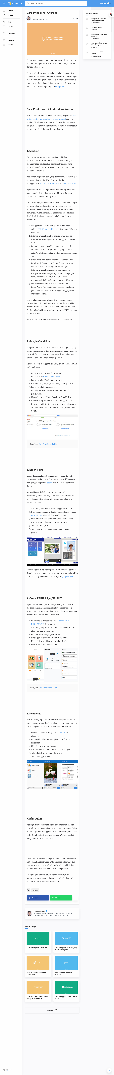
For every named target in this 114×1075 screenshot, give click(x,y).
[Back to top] (109, 1070)
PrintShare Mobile (46, 229)
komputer (59, 86)
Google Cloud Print (51, 376)
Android (35, 890)
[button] (28, 3)
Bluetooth (54, 183)
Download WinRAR (97, 27)
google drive (67, 576)
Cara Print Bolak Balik (47, 444)
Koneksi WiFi (70, 183)
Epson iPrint (36, 515)
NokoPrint (62, 732)
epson (49, 482)
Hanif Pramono (36, 17)
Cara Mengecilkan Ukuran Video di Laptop (99, 44)
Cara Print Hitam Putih (48, 687)
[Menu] (4, 3)
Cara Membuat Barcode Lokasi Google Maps (98, 19)
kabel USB (44, 183)
